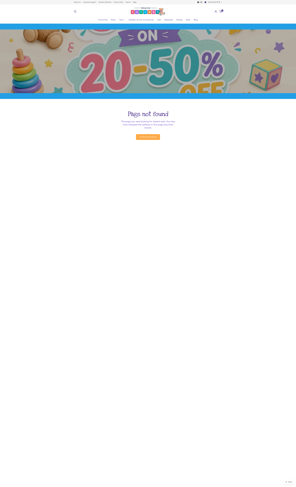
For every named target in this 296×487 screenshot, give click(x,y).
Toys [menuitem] (121, 20)
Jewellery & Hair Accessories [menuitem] (141, 20)
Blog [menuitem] (196, 20)
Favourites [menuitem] (103, 20)
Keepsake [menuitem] (168, 20)
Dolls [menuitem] (188, 20)
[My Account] (216, 11)
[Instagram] (201, 2)
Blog (134, 2)
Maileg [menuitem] (179, 20)
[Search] (75, 11)
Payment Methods (105, 2)
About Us (77, 2)
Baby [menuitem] (113, 20)
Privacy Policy (118, 2)
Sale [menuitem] (159, 20)
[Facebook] (198, 2)
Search (128, 2)
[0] (220, 11)
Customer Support (89, 2)
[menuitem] (78, 2)
